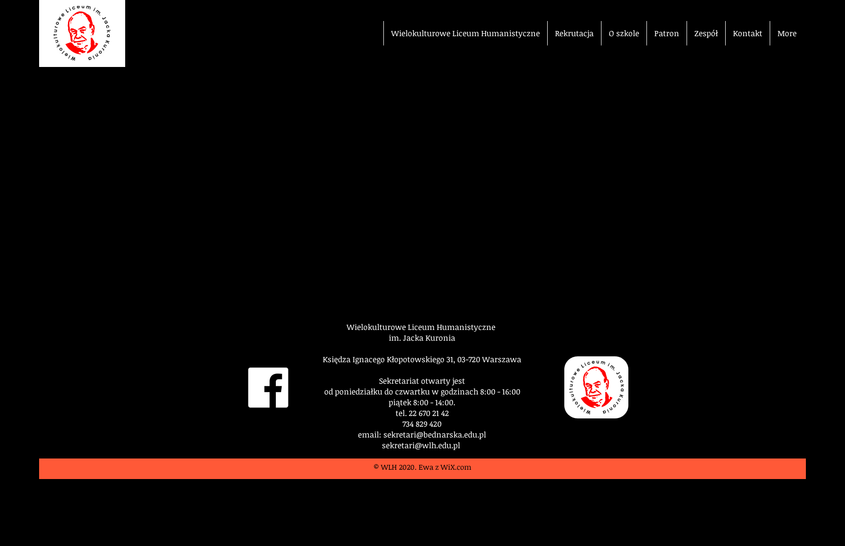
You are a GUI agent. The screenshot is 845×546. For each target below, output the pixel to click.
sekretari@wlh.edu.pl (421, 445)
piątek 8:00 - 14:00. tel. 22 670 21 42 (422, 407)
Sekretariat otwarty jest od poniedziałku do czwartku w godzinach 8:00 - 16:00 (422, 386)
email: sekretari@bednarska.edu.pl (422, 434)
